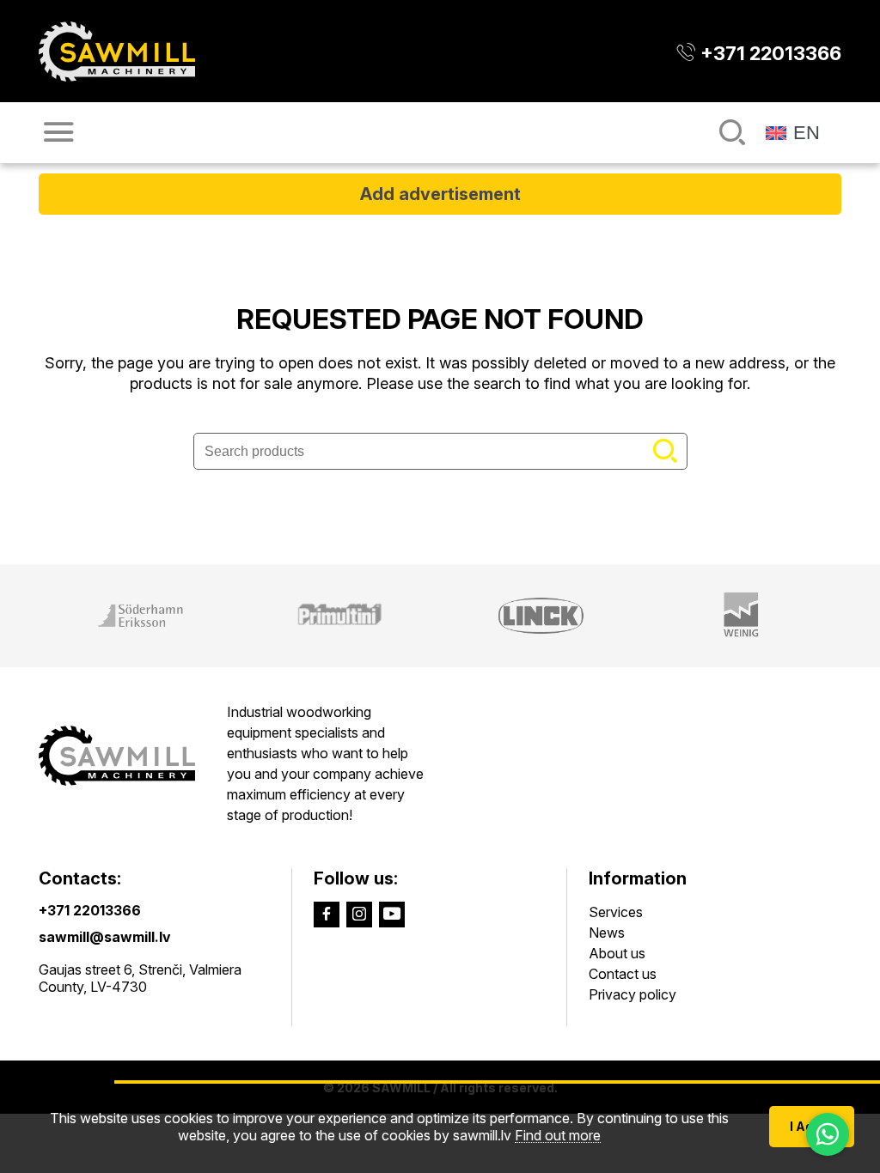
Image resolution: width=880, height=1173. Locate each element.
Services (616, 912)
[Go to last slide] (23, 615)
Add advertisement (440, 194)
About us (617, 953)
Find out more (558, 1135)
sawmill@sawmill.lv (105, 936)
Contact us (623, 973)
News (607, 932)
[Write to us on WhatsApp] (827, 1134)
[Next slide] (856, 615)
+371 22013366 (90, 910)
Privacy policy (632, 994)
